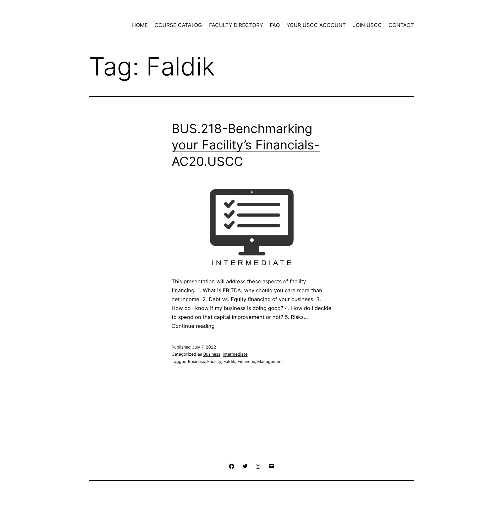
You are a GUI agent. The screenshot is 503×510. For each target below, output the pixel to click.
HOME (140, 25)
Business (211, 354)
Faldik (229, 361)
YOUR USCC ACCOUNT (316, 25)
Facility (214, 361)
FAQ (275, 25)
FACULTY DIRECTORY (236, 25)
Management (270, 361)
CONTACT (401, 25)
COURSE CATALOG (178, 25)
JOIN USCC (367, 25)
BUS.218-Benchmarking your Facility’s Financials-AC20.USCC (246, 145)
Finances (246, 361)
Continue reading (193, 326)
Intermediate (235, 354)
